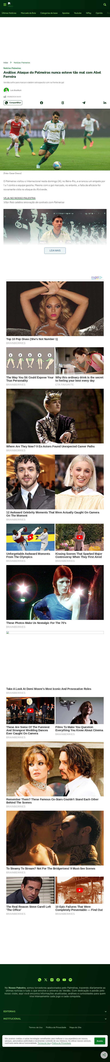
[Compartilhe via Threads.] (62, 102)
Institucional (12, 1018)
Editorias (9, 1011)
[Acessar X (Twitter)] (46, 980)
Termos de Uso (36, 1027)
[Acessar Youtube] (64, 980)
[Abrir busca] (105, 4)
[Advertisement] (55, 38)
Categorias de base (49, 13)
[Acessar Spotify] (70, 980)
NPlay (88, 13)
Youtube (77, 13)
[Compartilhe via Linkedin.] (105, 102)
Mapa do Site (75, 1027)
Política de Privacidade (56, 1027)
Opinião (99, 13)
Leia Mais (55, 250)
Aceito (100, 1041)
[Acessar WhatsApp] (40, 980)
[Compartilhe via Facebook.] (41, 102)
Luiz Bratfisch (15, 90)
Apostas (65, 13)
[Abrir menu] (4, 4)
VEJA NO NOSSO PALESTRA (19, 198)
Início (5, 62)
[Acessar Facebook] (58, 980)
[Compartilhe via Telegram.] (84, 102)
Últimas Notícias (9, 13)
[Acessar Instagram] (52, 980)
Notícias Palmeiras (22, 62)
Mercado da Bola (28, 13)
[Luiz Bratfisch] (6, 90)
